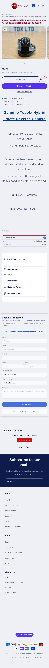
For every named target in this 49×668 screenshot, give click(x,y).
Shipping (15, 72)
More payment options (24, 92)
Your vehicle (7, 371)
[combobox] (24, 375)
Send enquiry (26, 404)
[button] (4, 5)
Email (4, 345)
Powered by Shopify (24, 653)
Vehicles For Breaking (13, 553)
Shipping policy (38, 657)
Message (5, 387)
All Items (8, 14)
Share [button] (6, 231)
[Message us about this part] (44, 79)
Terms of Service (11, 505)
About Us (8, 516)
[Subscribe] (41, 481)
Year (4, 362)
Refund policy (10, 511)
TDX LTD (14, 653)
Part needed (7, 379)
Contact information (26, 661)
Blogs (7, 563)
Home (3, 14)
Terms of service (25, 657)
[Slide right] (29, 63)
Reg (26, 362)
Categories (9, 547)
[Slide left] (19, 63)
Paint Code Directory (13, 527)
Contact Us (9, 558)
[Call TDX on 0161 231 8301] (33, 5)
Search (7, 500)
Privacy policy (12, 657)
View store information (13, 104)
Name (4, 337)
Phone (4, 354)
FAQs (7, 521)
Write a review (24, 440)
